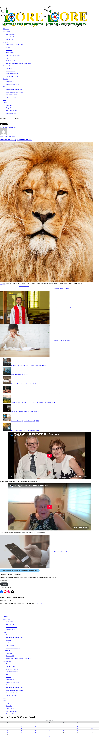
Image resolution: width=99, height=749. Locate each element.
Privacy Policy (39, 603)
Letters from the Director (12, 669)
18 (21, 730)
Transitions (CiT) (10, 656)
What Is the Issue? (10, 624)
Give (4, 698)
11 (21, 728)
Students (5, 632)
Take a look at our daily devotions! (61, 340)
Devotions (5, 674)
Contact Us (9, 706)
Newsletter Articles (10, 666)
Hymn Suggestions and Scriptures (14, 690)
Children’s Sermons (11, 695)
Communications (7, 661)
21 (63, 730)
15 (77, 728)
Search (16, 118)
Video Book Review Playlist (60, 551)
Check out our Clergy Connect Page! (62, 307)
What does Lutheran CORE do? (61, 288)
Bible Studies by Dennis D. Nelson (14, 637)
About (4, 700)
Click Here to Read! (24, 286)
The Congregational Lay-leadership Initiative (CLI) (18, 658)
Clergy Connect (10, 708)
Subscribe (4, 584)
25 (21, 732)
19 (35, 730)
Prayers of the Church (11, 692)
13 (49, 728)
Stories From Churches (11, 627)
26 (35, 732)
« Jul (49, 736)
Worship (5, 685)
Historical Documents (11, 711)
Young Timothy (10, 645)
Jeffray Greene (3, 136)
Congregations (6, 650)
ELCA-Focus (6, 619)
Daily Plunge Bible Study (12, 682)
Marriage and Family (11, 713)
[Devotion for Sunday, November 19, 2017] (46, 281)
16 (92, 728)
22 (77, 730)
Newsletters (9, 663)
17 (7, 730)
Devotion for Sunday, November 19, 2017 (16, 140)
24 (7, 732)
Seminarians (9, 642)
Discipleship (6, 616)
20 (49, 730)
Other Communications (12, 671)
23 (92, 730)
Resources (8, 640)
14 (63, 728)
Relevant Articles (10, 629)
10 (7, 728)
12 (35, 728)
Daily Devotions (13, 136)
